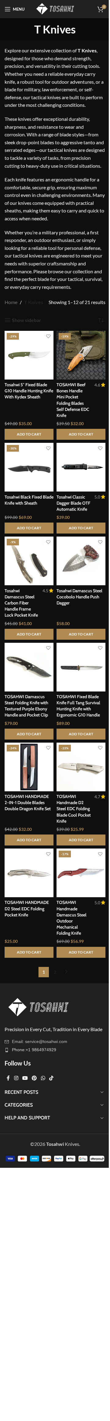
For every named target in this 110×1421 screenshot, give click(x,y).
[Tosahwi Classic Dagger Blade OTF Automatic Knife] (81, 467)
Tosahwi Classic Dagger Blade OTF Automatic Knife (73, 503)
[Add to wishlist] (48, 336)
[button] (29, 434)
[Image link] (38, 1007)
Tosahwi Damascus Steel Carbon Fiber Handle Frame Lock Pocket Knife (21, 603)
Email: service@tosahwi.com (39, 1041)
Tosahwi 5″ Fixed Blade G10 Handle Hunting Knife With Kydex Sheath (29, 391)
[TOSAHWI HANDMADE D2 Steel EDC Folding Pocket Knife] (29, 873)
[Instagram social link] (16, 1078)
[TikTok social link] (51, 1078)
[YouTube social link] (25, 1078)
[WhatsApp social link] (43, 1078)
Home (11, 302)
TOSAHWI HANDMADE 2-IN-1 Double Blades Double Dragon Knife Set (28, 802)
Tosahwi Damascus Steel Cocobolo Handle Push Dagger (79, 597)
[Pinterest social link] (34, 1078)
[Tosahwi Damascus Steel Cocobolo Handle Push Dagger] (81, 561)
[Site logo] (55, 8)
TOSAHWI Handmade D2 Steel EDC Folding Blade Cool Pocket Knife (74, 809)
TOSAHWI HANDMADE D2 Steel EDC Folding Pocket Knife (27, 908)
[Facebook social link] (8, 1078)
